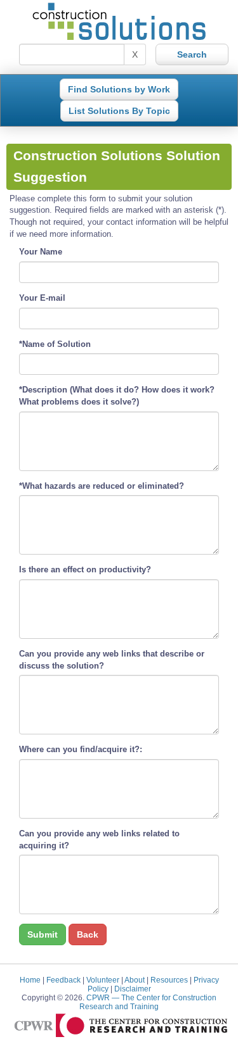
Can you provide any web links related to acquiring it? (99, 839)
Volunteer (102, 980)
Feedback (63, 980)
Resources (169, 980)
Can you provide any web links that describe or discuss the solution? (111, 659)
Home (30, 980)
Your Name (40, 251)
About (134, 980)
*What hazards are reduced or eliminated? (101, 486)
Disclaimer (132, 988)
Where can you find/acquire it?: (80, 749)
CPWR (147, 1001)
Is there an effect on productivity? (85, 569)
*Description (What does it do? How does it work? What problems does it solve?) (117, 395)
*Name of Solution (55, 344)
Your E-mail (42, 298)
